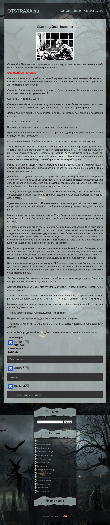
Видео (77, 11)
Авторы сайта (93, 11)
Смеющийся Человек (55, 27)
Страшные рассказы (44, 480)
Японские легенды (43, 491)
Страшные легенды (44, 477)
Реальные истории (43, 462)
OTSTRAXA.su (48, 516)
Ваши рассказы (42, 441)
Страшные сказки (43, 484)
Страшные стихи (43, 487)
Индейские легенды (44, 448)
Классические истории (45, 455)
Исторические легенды (45, 451)
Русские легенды (43, 466)
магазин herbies (90, 332)
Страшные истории (44, 473)
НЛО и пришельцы (44, 459)
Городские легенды (44, 444)
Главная (64, 11)
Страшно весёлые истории (46, 469)
